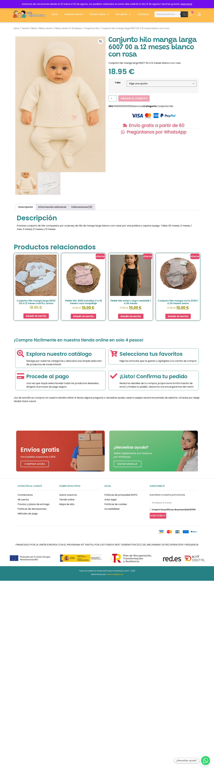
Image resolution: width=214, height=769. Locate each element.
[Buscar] (184, 14)
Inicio (55, 14)
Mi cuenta (121, 14)
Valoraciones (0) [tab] (81, 207)
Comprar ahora (34, 463)
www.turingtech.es (115, 574)
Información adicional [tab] (52, 207)
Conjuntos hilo (91, 28)
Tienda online (97, 14)
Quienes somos (73, 14)
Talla (117, 82)
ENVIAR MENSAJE (127, 463)
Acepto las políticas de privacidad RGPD (174, 509)
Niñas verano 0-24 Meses (68, 28)
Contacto (143, 14)
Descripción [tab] (25, 207)
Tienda (25, 28)
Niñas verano (46, 28)
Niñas (34, 28)
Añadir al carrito (134, 98)
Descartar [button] (186, 4)
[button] (100, 41)
